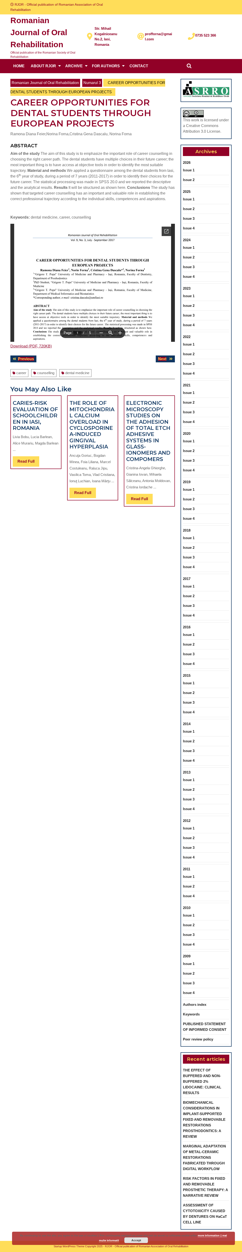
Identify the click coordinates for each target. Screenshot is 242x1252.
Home (19, 66)
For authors (106, 66)
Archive (74, 66)
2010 (186, 908)
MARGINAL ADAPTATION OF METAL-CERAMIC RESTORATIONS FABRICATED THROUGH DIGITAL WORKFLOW (204, 1157)
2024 (186, 240)
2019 (186, 482)
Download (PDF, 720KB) (31, 346)
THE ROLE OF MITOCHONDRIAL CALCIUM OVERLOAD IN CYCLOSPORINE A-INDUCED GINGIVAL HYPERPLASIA (91, 425)
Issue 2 (188, 180)
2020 (186, 433)
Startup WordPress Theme (69, 1246)
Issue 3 (188, 218)
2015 (186, 675)
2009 (186, 956)
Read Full (28, 463)
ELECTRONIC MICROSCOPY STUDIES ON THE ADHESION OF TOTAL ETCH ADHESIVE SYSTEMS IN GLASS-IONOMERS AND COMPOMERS (148, 431)
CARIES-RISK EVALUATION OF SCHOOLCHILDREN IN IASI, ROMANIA (35, 415)
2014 (186, 724)
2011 (186, 869)
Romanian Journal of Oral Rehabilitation (38, 32)
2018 (186, 530)
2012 (186, 821)
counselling (45, 373)
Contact (139, 66)
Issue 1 (188, 170)
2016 (186, 627)
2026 (186, 163)
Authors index (194, 1004)
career (21, 373)
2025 (186, 192)
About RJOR (43, 66)
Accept (136, 1240)
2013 (186, 772)
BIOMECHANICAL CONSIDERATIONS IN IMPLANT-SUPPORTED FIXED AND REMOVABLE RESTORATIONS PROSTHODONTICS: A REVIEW (204, 1119)
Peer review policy (198, 1039)
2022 (186, 337)
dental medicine (77, 373)
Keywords (191, 1014)
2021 (186, 385)
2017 (186, 579)
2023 (186, 288)
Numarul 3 (92, 83)
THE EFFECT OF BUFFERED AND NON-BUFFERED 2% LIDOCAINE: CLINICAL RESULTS (202, 1081)
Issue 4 (188, 228)
